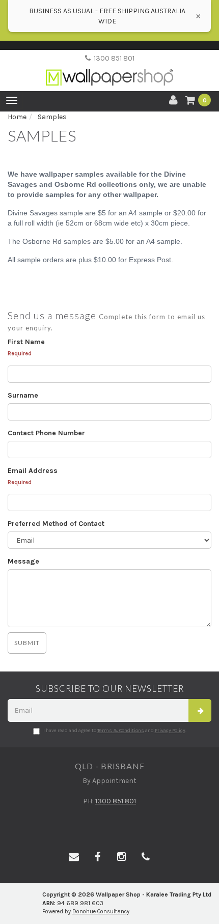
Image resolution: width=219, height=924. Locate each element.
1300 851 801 (112, 58)
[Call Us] (145, 857)
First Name (26, 342)
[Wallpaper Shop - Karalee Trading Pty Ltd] (109, 69)
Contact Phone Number (46, 433)
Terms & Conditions (120, 730)
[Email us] (74, 857)
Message (23, 561)
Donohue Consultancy (100, 911)
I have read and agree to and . (114, 730)
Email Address (33, 470)
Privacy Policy (170, 730)
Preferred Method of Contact (56, 523)
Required (20, 353)
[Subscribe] (199, 710)
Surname (23, 395)
